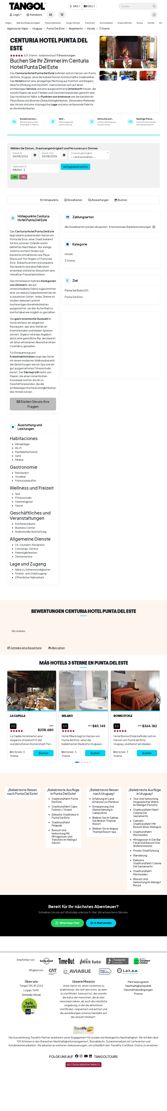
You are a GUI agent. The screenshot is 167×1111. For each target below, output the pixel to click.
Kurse (140, 23)
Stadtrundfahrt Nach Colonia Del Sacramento (146, 812)
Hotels (151, 23)
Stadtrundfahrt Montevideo (142, 833)
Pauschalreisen (53, 23)
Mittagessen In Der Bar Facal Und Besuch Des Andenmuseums (147, 842)
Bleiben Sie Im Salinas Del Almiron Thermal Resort (105, 820)
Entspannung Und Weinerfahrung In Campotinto (103, 809)
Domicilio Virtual (31, 994)
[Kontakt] (50, 14)
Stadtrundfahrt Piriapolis (61, 824)
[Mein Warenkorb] (62, 14)
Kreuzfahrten (125, 23)
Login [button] (16, 14)
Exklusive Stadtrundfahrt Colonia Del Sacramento (147, 863)
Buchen (43, 753)
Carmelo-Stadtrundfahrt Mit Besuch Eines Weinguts (147, 824)
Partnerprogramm (138, 982)
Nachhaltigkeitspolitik (138, 985)
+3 (149, 39)
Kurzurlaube (106, 23)
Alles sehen (58, 647)
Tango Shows (73, 23)
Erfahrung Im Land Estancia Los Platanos (105, 800)
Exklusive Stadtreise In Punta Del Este (65, 816)
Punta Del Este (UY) (76, 290)
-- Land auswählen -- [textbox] (83, 157)
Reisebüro (35, 14)
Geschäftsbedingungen (138, 989)
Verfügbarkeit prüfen (75, 166)
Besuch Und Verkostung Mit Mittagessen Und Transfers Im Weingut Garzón (64, 836)
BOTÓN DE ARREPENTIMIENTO (83, 1064)
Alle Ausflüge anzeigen (28, 23)
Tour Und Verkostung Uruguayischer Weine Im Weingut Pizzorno (146, 802)
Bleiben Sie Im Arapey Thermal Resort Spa (105, 830)
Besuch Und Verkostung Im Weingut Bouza (147, 882)
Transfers (90, 23)
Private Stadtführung (146, 850)
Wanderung (140, 855)
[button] (138, 6)
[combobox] (89, 155)
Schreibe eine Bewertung (25, 647)
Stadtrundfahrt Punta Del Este (65, 800)
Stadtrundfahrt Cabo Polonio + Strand (64, 808)
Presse (138, 993)
